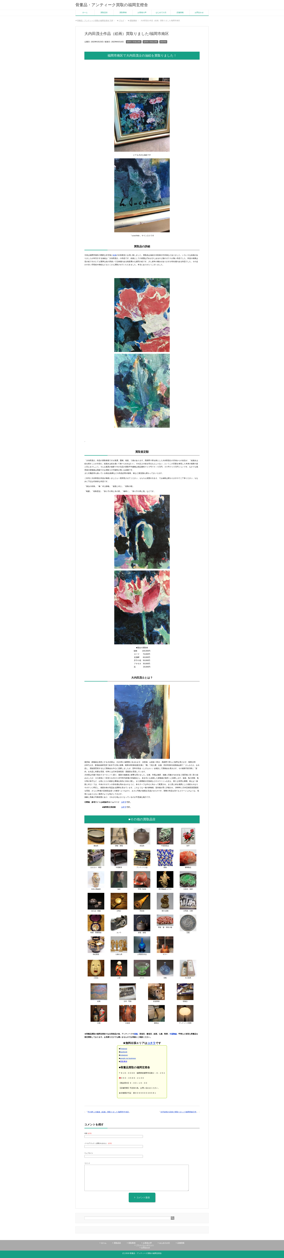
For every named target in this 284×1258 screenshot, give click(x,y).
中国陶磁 (173, 1034)
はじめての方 (161, 12)
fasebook (123, 1052)
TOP (95, 21)
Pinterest (123, 1049)
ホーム (85, 12)
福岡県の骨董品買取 (150, 42)
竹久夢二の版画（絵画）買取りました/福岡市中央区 (108, 1112)
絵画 (114, 255)
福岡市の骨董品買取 (134, 42)
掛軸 (136, 1034)
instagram (124, 1055)
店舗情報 (180, 12)
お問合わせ (199, 12)
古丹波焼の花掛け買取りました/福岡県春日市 (178, 1112)
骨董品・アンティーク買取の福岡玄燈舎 (111, 5)
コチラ (123, 802)
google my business (128, 1058)
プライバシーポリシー (145, 1245)
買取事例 (123, 12)
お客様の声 (142, 12)
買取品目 (104, 12)
